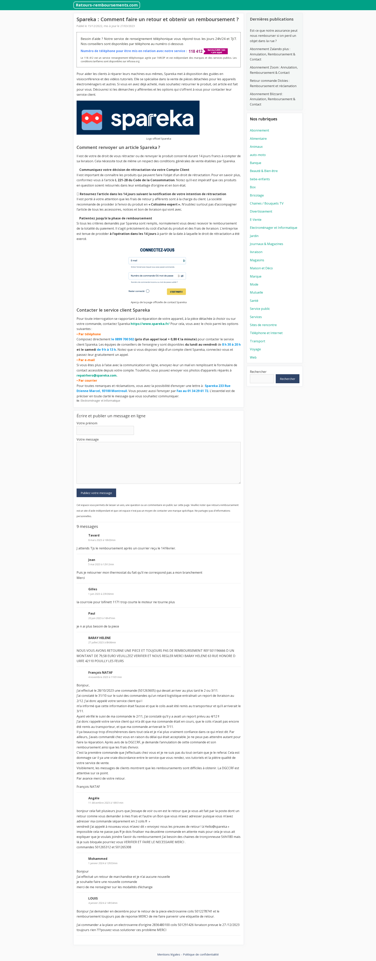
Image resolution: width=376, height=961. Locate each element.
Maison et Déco (261, 268)
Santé (254, 300)
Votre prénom (87, 423)
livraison (256, 252)
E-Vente (255, 219)
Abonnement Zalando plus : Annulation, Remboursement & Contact (272, 54)
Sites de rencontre (263, 325)
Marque (255, 276)
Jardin (254, 236)
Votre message (88, 439)
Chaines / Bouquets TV (267, 203)
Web (253, 357)
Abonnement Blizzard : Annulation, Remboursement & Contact (272, 99)
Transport (257, 341)
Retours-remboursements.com (107, 5)
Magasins (257, 260)
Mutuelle (256, 292)
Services (256, 317)
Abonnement (259, 130)
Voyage (255, 349)
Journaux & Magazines (266, 244)
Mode (254, 284)
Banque (255, 163)
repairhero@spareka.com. (97, 375)
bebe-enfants (260, 179)
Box (253, 187)
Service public (260, 309)
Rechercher (258, 372)
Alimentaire (258, 138)
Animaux (256, 146)
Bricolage (257, 195)
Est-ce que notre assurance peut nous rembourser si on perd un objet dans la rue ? (273, 35)
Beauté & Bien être (264, 171)
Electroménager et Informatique (100, 400)
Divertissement (261, 211)
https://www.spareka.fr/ (150, 324)
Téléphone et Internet (266, 333)
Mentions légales (168, 954)
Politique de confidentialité (201, 954)
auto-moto (258, 155)
